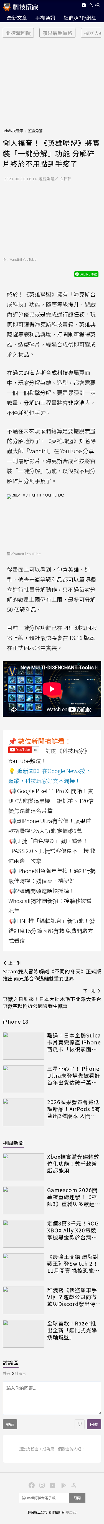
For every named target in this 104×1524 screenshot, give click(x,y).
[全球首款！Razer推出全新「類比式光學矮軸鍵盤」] (23, 1334)
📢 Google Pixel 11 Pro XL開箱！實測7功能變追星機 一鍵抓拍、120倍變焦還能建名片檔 (51, 801)
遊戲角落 (35, 130)
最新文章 (17, 17)
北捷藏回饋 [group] (18, 32)
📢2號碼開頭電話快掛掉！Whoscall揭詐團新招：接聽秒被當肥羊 (50, 901)
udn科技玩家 (13, 130)
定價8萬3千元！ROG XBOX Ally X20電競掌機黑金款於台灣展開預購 (73, 1230)
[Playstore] (63, 1485)
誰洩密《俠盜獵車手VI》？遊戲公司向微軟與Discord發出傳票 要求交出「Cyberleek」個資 (74, 1297)
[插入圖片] (80, 1424)
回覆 (94, 1424)
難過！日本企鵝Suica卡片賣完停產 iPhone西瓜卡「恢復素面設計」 (74, 1042)
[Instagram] (41, 1485)
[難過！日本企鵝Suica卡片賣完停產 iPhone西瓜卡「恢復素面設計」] (23, 1046)
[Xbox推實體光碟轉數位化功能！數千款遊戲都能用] (23, 1167)
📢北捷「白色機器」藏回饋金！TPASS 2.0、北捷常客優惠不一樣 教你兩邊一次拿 (51, 851)
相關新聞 (13, 1142)
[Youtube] (83, 6)
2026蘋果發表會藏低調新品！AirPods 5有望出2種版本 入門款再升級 (73, 1109)
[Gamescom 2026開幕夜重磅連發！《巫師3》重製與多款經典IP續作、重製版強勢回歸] (23, 1200)
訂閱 (77, 1497)
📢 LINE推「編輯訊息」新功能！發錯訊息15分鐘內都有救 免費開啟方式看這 (51, 931)
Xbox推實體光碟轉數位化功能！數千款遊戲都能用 (73, 1163)
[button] (90, 6)
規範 (10, 1424)
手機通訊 (45, 17)
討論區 (11, 1362)
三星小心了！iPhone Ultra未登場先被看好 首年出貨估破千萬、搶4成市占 (73, 1075)
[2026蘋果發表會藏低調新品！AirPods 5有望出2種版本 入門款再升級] (23, 1112)
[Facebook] (31, 1485)
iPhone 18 (15, 1021)
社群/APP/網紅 (80, 17)
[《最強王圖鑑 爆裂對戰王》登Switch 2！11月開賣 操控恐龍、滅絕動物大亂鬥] (23, 1267)
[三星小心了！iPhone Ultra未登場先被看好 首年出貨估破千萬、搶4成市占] (23, 1079)
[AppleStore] (73, 1485)
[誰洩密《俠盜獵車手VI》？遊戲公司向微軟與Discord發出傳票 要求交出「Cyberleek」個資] (23, 1300)
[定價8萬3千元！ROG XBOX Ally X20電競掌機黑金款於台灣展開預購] (23, 1234)
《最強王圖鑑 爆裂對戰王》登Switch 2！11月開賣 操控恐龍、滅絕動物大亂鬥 (73, 1263)
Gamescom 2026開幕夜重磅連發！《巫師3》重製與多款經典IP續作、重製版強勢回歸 (73, 1197)
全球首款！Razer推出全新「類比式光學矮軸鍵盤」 (72, 1330)
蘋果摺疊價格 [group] (57, 32)
